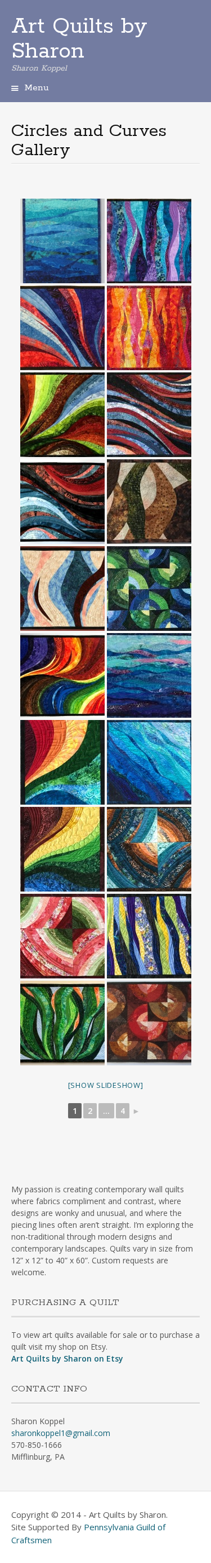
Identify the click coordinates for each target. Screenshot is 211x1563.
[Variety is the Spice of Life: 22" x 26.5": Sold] (149, 328)
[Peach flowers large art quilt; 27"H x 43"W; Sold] (62, 1023)
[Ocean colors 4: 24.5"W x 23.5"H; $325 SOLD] (149, 762)
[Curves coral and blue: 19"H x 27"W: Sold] (62, 328)
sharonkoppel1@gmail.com (60, 1433)
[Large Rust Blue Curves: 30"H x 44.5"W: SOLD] (149, 414)
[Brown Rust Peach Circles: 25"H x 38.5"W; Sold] (149, 1023)
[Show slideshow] (105, 1085)
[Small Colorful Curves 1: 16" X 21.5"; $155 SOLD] (62, 849)
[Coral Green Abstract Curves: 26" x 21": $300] (62, 936)
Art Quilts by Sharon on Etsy (67, 1358)
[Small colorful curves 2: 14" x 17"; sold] (62, 762)
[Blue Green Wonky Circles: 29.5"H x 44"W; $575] (149, 588)
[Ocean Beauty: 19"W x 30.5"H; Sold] (62, 241)
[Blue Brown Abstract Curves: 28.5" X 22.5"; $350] (149, 849)
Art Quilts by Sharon (79, 38)
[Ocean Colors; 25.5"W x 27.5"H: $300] (149, 675)
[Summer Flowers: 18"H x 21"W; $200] (149, 936)
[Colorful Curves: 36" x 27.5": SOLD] (62, 675)
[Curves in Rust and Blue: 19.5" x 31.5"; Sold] (62, 501)
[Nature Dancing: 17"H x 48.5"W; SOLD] (149, 501)
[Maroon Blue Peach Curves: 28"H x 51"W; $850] (62, 588)
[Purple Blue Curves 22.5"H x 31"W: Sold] (149, 241)
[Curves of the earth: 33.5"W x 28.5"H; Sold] (62, 414)
